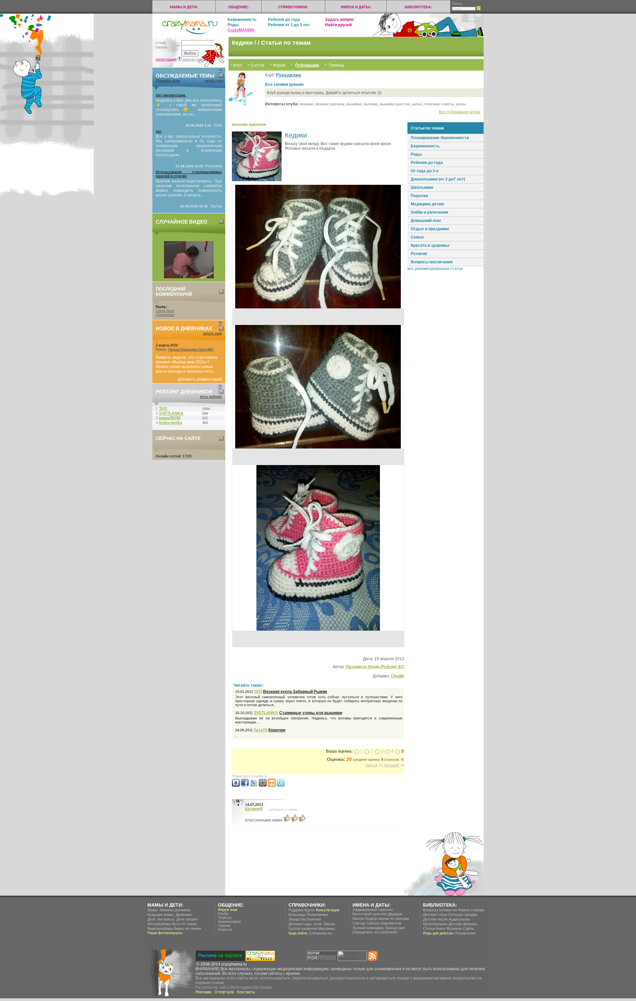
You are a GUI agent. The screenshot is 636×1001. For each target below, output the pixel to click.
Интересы (165, 919)
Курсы (309, 910)
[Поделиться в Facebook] (245, 785)
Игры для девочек (438, 933)
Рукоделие (288, 75)
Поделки (419, 195)
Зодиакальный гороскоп (372, 910)
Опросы (225, 918)
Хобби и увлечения (429, 212)
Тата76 (260, 730)
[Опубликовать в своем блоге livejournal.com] (254, 785)
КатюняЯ (254, 809)
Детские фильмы (463, 924)
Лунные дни (395, 928)
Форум (279, 65)
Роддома (296, 910)
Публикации (307, 65)
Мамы (152, 910)
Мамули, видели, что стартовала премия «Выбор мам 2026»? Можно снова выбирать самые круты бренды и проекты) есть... (186, 364)
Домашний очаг (426, 220)
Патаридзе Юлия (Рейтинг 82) (375, 666)
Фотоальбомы (159, 924)
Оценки (224, 925)
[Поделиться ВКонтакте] (236, 785)
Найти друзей (338, 25)
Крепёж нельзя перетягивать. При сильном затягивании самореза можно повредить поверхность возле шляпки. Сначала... (189, 188)
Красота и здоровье (430, 245)
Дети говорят (187, 919)
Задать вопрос (339, 19)
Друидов (395, 914)
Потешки (455, 915)
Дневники (183, 915)
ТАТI (258, 691)
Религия (419, 253)
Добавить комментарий (200, 379)
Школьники (422, 187)
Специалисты (320, 933)
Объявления (464, 933)
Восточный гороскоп (369, 914)
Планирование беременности (440, 137)
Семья (417, 237)
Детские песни (435, 919)
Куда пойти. (298, 933)
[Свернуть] (221, 75)
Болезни (314, 919)
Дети (151, 919)
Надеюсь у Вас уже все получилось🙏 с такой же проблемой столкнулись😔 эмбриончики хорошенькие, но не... (189, 107)
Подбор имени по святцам (387, 919)
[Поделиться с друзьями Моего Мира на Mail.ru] (263, 785)
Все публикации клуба (459, 112)
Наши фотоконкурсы (165, 933)
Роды (233, 25)
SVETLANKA (266, 713)
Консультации (327, 910)
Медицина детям (427, 204)
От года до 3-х (425, 171)
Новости (225, 929)
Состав (257, 65)
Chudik (397, 676)
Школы (329, 924)
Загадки (470, 915)
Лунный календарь (368, 928)
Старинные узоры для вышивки (310, 713)
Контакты (246, 992)
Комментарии (229, 921)
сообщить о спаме (283, 809)
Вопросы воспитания (431, 262)
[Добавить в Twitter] (281, 785)
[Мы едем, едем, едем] (189, 277)
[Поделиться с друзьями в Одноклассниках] (272, 785)
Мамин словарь (471, 910)
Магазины (326, 928)
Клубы (223, 914)
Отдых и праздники (430, 229)
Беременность (242, 19)
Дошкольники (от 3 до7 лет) (438, 179)
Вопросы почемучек (440, 910)
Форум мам (228, 910)
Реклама (203, 992)
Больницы (297, 915)
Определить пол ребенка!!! (375, 932)
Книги (440, 928)
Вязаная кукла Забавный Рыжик (295, 691)
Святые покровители (383, 923)
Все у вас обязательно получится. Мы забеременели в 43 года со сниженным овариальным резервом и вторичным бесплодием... (189, 145)
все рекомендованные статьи (435, 268)
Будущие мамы (160, 915)
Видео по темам (187, 928)
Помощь (336, 65)
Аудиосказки (459, 919)
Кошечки (276, 730)
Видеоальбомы (160, 928)
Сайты (468, 928)
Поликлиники (317, 915)
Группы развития (303, 928)
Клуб (237, 65)
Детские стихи (435, 915)
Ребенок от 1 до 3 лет (289, 25)
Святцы (358, 923)
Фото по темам (184, 924)
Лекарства (297, 919)
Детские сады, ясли (305, 924)
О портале (224, 992)
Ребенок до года (284, 19)
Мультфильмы (435, 924)
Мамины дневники (175, 910)
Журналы (454, 928)
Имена (358, 919)
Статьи (429, 928)
